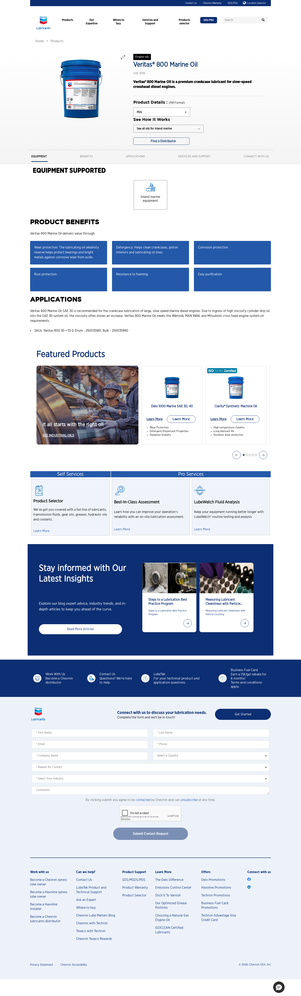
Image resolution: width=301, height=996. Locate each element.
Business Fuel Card (244, 670)
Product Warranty (135, 887)
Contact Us (191, 3)
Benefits (86, 156)
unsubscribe (189, 800)
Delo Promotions (213, 879)
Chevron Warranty (212, 3)
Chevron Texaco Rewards (94, 938)
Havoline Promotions (216, 887)
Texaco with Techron (90, 931)
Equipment (39, 156)
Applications (135, 156)
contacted (143, 800)
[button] (279, 987)
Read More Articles (80, 629)
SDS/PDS (233, 3)
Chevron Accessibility (73, 964)
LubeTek (159, 674)
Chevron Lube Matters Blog (95, 915)
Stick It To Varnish (168, 895)
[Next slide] (187, 623)
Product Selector (134, 895)
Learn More (155, 419)
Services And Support (194, 156)
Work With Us (55, 674)
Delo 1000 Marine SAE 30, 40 (172, 406)
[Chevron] (43, 29)
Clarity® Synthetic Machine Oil (236, 406)
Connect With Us (256, 156)
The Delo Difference (169, 879)
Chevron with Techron (92, 923)
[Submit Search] (263, 20)
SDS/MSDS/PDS (133, 879)
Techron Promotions (215, 895)
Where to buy (86, 907)
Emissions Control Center (173, 887)
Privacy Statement (41, 964)
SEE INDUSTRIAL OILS (58, 435)
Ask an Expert (86, 900)
